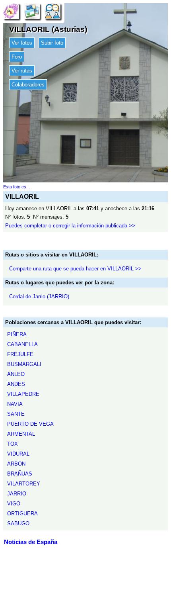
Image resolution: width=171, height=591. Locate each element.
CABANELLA (22, 344)
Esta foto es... (16, 186)
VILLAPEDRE (23, 394)
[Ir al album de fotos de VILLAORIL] (32, 11)
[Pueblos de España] (11, 11)
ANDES (16, 384)
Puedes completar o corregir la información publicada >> (70, 226)
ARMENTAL (21, 434)
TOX (12, 444)
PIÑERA (17, 334)
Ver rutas (22, 71)
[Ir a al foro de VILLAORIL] (52, 11)
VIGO (13, 504)
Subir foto (52, 43)
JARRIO (16, 494)
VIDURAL (18, 454)
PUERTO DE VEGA (30, 424)
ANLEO (16, 374)
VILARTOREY (23, 484)
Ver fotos (22, 43)
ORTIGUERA (22, 514)
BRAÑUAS (19, 474)
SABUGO (18, 523)
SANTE (16, 414)
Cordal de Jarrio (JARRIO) (39, 296)
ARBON (16, 464)
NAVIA (15, 404)
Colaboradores (28, 85)
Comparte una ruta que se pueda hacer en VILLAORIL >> (75, 269)
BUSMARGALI (24, 364)
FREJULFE (20, 354)
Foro (17, 57)
